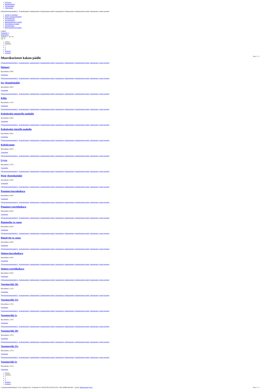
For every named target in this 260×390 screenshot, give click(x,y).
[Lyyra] (55, 156)
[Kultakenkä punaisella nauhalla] (55, 109)
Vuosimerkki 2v (9, 361)
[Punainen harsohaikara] (55, 187)
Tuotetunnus (5, 35)
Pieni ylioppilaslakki (11, 175)
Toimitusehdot (9, 6)
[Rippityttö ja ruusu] (55, 233)
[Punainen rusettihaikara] (55, 202)
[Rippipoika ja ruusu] (55, 218)
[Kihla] (55, 94)
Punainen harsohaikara (13, 191)
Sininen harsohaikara (12, 253)
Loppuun (8, 53)
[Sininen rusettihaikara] (55, 264)
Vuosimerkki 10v (9, 284)
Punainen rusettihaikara (13, 206)
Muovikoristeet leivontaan (13, 28)
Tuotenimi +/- (5, 33)
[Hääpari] (55, 63)
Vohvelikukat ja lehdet (12, 24)
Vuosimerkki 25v (9, 346)
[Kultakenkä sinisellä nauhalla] (55, 125)
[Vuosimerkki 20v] (55, 326)
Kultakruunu (8, 144)
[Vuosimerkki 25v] (55, 342)
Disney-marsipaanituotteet (13, 17)
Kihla (4, 98)
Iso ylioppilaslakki (10, 82)
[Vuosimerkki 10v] (55, 280)
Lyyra (4, 160)
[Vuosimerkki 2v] (55, 357)
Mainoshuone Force (86, 387)
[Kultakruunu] (55, 140)
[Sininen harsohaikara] (55, 249)
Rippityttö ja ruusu (11, 237)
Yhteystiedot (9, 8)
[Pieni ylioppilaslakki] (55, 171)
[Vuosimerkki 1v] (55, 311)
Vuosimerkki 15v (9, 299)
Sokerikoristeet (9, 26)
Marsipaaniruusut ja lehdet (13, 22)
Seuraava (8, 51)
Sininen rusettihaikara (12, 268)
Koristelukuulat (10, 18)
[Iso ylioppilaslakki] (55, 78)
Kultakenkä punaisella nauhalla (17, 113)
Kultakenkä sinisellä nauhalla (16, 129)
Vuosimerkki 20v (9, 331)
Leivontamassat (10, 20)
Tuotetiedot (4, 75)
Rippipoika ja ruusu (11, 222)
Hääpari (5, 67)
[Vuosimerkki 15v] (55, 295)
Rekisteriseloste (10, 4)
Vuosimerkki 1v (9, 315)
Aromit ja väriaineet (11, 15)
